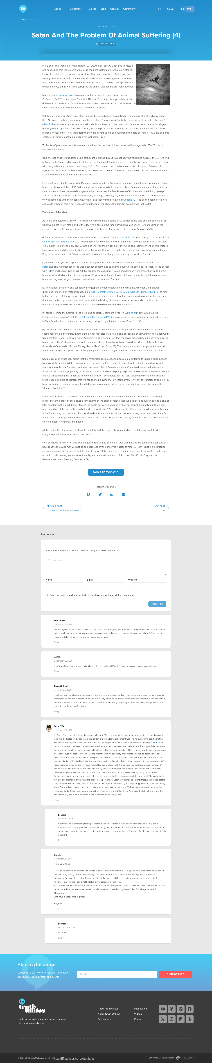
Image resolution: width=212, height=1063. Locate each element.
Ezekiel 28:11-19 (103, 317)
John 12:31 (118, 237)
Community (129, 9)
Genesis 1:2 (129, 199)
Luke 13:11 (90, 292)
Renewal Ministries (62, 1057)
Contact (114, 9)
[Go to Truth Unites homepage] (23, 8)
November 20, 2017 (63, 858)
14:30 (128, 237)
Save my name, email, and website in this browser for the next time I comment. (92, 595)
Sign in (170, 9)
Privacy (75, 1057)
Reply (56, 642)
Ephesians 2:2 (70, 241)
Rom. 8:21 (56, 128)
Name (49, 580)
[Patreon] (181, 1019)
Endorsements (105, 1019)
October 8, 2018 (65, 818)
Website (133, 580)
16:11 (134, 237)
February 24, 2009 (63, 690)
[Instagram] (172, 1019)
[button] (88, 494)
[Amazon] (190, 1019)
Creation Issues (107, 43)
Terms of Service (87, 1057)
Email (90, 580)
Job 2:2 (159, 262)
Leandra (62, 815)
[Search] (159, 9)
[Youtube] (163, 1009)
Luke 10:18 (130, 313)
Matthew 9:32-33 (109, 292)
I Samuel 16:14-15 (149, 292)
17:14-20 (134, 292)
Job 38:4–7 (154, 742)
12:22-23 (124, 292)
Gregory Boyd (66, 95)
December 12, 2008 (63, 660)
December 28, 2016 (63, 730)
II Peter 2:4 (79, 317)
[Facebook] (190, 1009)
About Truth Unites (108, 1008)
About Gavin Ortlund (109, 1014)
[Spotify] (181, 1009)
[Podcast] (172, 1009)
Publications (75, 9)
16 (98, 292)
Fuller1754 (59, 726)
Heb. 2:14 (48, 124)
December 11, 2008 (63, 624)
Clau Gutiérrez (188, 1057)
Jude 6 (90, 317)
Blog (103, 9)
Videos (92, 9)
